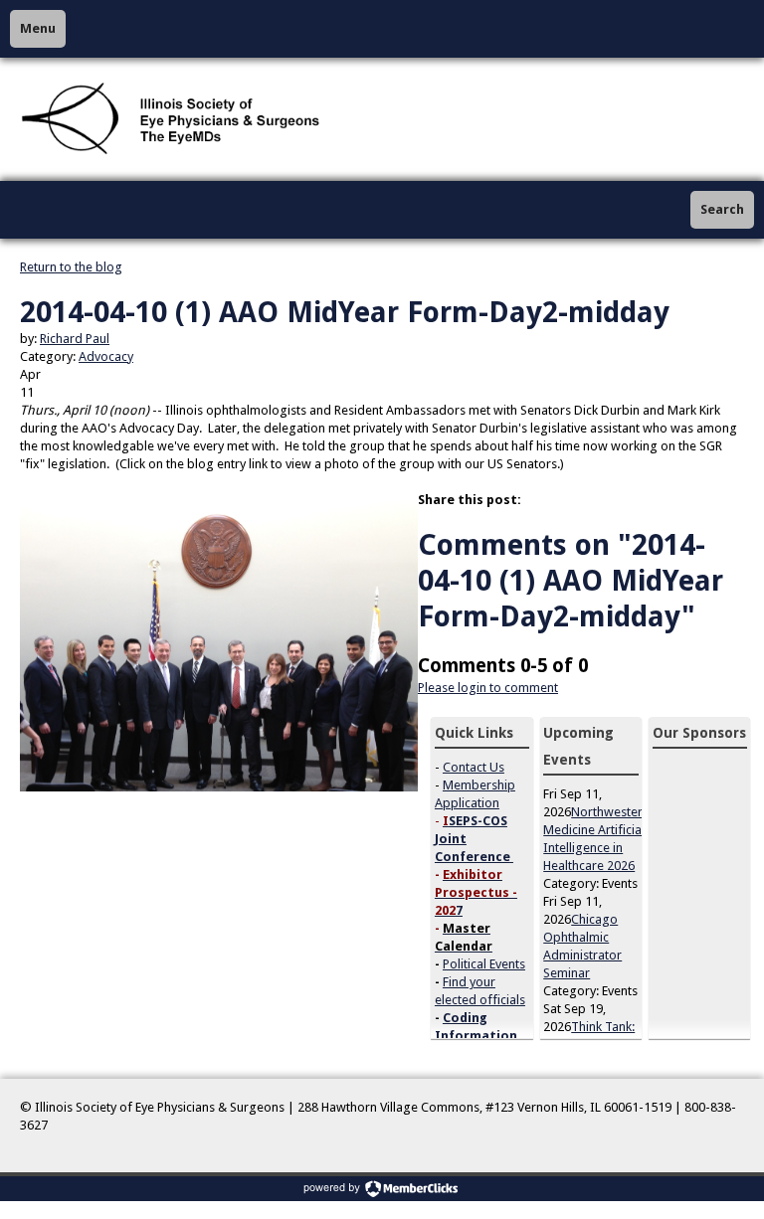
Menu (38, 28)
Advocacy (106, 356)
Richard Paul (74, 338)
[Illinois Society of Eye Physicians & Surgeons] (172, 119)
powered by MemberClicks (382, 1188)
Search (722, 209)
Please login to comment (488, 687)
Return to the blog (71, 267)
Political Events (484, 964)
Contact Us (473, 767)
